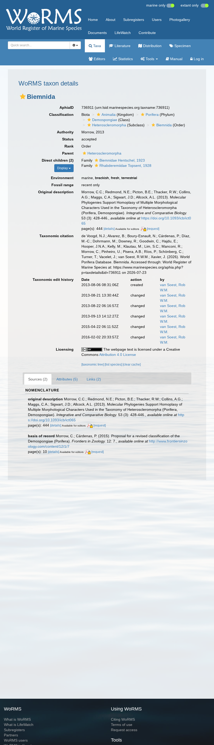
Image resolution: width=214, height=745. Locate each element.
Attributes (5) (67, 379)
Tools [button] (150, 59)
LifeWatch (123, 33)
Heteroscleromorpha (109, 125)
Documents (97, 33)
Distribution (152, 46)
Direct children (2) (58, 160)
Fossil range (62, 185)
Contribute (147, 33)
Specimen (182, 46)
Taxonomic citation (56, 236)
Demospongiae (104, 120)
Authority (65, 132)
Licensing (65, 349)
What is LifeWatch (18, 725)
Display (63, 168)
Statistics (125, 59)
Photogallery (179, 20)
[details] (109, 229)
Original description (56, 192)
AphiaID (67, 107)
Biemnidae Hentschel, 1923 (122, 160)
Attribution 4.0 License (117, 354)
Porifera (152, 114)
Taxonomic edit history (53, 279)
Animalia (109, 114)
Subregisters (133, 20)
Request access (124, 730)
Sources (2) (37, 379)
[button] (23, 96)
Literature (122, 46)
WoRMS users (16, 740)
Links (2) (94, 379)
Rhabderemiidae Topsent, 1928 (125, 165)
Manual (175, 59)
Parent (68, 153)
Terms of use (121, 725)
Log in (198, 59)
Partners (11, 735)
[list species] (114, 364)
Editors (99, 59)
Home (93, 20)
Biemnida (164, 125)
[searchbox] (37, 45)
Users (157, 20)
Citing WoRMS (123, 719)
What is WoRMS (17, 719)
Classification (61, 114)
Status (68, 139)
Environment (62, 178)
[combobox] (39, 45)
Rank (69, 146)
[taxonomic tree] (93, 364)
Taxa (96, 46)
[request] (153, 229)
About (110, 20)
